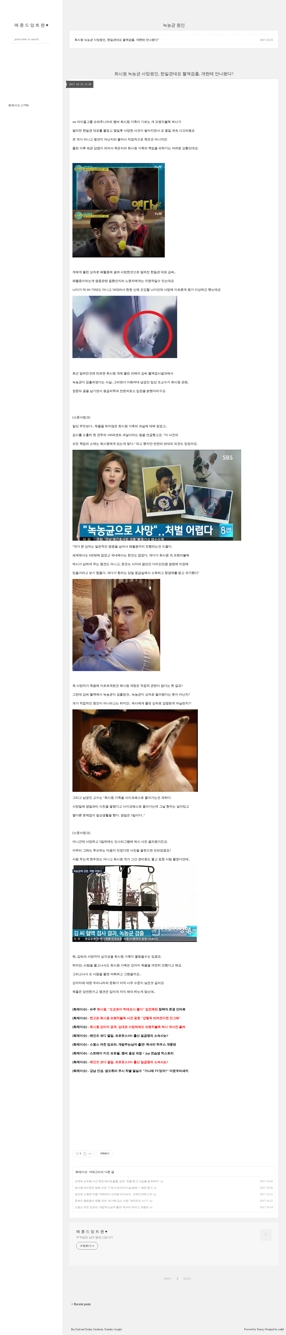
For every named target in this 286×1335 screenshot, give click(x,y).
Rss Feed (75, 1329)
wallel (281, 1329)
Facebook (98, 1329)
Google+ (118, 1329)
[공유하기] (85, 1154)
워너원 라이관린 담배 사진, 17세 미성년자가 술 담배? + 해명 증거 (114, 1187)
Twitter (88, 1329)
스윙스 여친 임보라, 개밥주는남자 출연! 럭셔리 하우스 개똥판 (112, 1207)
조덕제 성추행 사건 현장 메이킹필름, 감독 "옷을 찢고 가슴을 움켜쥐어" (117, 1181)
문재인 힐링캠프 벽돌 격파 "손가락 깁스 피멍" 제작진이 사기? (111, 1200)
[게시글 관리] (90, 1154)
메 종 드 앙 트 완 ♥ (31, 25)
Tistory (260, 1329)
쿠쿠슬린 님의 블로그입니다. (95, 1237)
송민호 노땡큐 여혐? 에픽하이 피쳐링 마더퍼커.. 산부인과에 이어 (113, 1194)
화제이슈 (18, 105)
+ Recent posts (81, 1304)
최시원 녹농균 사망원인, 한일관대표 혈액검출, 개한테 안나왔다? (117, 39)
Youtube (108, 1329)
